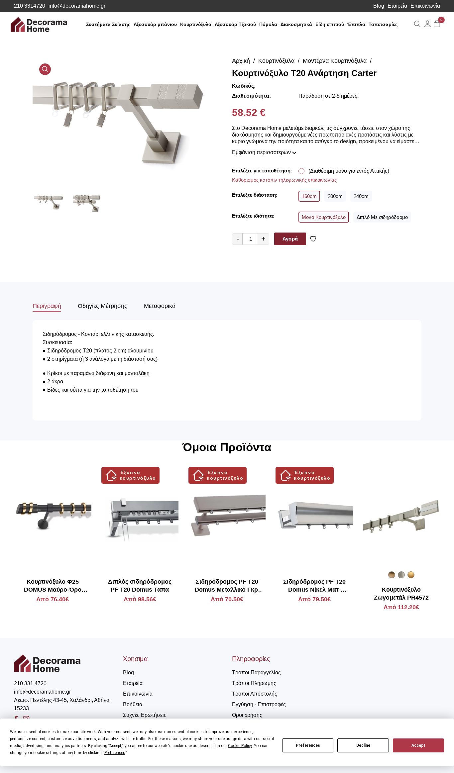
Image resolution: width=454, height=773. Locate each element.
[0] (437, 24)
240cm (361, 196)
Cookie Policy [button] (240, 745)
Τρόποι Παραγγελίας (256, 672)
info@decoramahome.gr (77, 6)
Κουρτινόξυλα (195, 24)
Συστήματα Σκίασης (108, 24)
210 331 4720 (30, 683)
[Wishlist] (314, 238)
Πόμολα (268, 24)
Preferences (308, 745)
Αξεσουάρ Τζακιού (235, 24)
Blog (378, 6)
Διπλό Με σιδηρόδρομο (382, 217)
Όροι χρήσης (247, 715)
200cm (335, 196)
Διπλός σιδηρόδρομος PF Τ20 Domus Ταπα (139, 585)
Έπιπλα (356, 24)
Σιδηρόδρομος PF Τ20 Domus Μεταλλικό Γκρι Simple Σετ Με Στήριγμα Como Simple (227, 586)
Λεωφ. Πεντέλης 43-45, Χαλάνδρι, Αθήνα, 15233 (62, 704)
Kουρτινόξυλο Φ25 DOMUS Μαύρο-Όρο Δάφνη (52, 586)
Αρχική (241, 60)
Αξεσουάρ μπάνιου (155, 24)
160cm (309, 196)
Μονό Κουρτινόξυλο (324, 217)
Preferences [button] (114, 752)
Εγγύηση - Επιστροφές (259, 704)
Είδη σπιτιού (329, 24)
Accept (418, 745)
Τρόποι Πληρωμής (254, 683)
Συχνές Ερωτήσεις (145, 715)
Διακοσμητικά (296, 24)
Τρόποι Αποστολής (254, 694)
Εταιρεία (397, 6)
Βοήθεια (132, 704)
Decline (363, 745)
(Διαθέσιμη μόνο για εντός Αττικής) (348, 171)
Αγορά (290, 239)
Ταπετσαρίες (383, 24)
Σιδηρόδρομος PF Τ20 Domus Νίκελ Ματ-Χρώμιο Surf (314, 586)
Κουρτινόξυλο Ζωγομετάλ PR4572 (401, 593)
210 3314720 (29, 6)
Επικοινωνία (425, 6)
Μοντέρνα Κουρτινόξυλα (335, 60)
